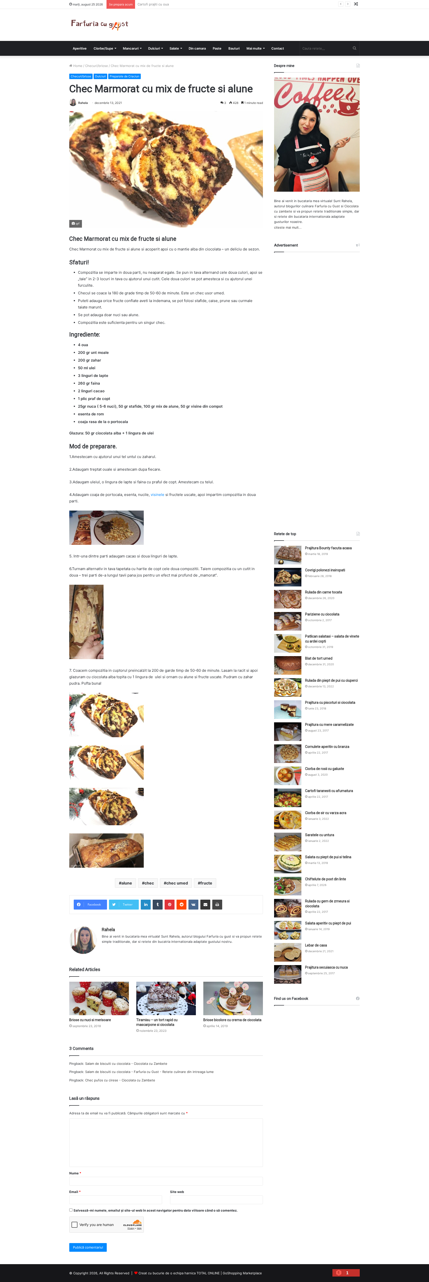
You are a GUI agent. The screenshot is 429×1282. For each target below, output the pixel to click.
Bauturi (234, 48)
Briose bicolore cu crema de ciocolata (232, 1020)
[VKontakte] (193, 905)
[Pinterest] (170, 905)
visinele (157, 494)
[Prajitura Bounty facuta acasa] (287, 555)
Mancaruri (131, 48)
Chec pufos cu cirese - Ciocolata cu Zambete (120, 1080)
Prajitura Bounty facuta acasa (328, 548)
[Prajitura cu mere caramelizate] (287, 731)
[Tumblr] (158, 905)
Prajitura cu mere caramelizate (329, 725)
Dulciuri (154, 48)
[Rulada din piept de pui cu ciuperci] (287, 687)
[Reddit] (181, 905)
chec (149, 883)
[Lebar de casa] (287, 952)
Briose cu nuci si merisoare (90, 1020)
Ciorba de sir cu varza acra (325, 813)
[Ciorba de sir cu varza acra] (287, 820)
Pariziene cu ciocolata (322, 614)
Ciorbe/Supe (103, 48)
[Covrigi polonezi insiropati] (287, 577)
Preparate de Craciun (124, 76)
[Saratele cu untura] (287, 842)
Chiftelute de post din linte (325, 879)
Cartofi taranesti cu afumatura (329, 791)
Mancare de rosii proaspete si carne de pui (171, 4)
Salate (174, 48)
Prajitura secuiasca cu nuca (326, 967)
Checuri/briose (96, 66)
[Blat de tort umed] (287, 665)
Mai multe (254, 48)
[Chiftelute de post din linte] (287, 886)
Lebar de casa (316, 945)
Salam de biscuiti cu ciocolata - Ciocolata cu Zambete (126, 1064)
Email (75, 1192)
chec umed (177, 883)
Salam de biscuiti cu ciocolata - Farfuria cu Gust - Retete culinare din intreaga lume (149, 1072)
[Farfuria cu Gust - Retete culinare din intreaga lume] (101, 25)
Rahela (83, 103)
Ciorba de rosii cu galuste (324, 769)
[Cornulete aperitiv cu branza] (287, 753)
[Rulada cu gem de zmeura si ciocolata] (287, 908)
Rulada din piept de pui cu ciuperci (331, 680)
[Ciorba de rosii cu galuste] (287, 775)
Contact (277, 48)
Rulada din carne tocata (323, 592)
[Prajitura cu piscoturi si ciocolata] (287, 709)
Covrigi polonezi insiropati (325, 570)
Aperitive (80, 48)
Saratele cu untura (319, 835)
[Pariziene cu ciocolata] (287, 621)
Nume (75, 1173)
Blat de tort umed (318, 658)
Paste (217, 48)
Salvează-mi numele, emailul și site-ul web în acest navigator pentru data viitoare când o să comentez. (155, 1210)
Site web (177, 1192)
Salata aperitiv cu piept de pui (328, 923)
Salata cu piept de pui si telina (328, 857)
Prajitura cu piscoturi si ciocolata (330, 702)
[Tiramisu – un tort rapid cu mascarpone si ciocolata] (166, 998)
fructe (206, 883)
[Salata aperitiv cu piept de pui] (287, 930)
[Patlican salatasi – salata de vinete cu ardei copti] (287, 643)
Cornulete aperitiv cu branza (327, 747)
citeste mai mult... (288, 227)
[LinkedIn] (146, 905)
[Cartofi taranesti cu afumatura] (287, 798)
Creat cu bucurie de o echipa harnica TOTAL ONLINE (179, 1273)
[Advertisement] (317, 387)
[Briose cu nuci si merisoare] (99, 998)
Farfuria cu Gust (327, 206)
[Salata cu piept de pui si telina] (287, 864)
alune (126, 883)
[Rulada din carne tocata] (287, 599)
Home (77, 66)
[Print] (217, 905)
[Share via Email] (205, 905)
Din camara (197, 48)
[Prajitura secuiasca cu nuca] (287, 974)
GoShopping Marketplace (242, 1273)
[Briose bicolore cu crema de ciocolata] (233, 998)
